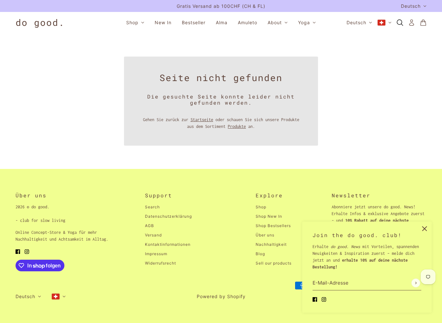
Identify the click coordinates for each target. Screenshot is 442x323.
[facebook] (315, 299)
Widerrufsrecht (160, 263)
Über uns (265, 235)
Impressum (156, 253)
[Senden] (415, 282)
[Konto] (411, 22)
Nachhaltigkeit (271, 244)
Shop (261, 206)
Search (152, 206)
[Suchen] (400, 22)
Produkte (237, 126)
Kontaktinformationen (168, 244)
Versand (153, 235)
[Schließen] (424, 228)
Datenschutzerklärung (168, 216)
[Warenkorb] (423, 22)
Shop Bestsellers (273, 225)
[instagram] (324, 299)
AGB (149, 225)
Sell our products (274, 263)
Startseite (202, 119)
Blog (260, 253)
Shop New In (269, 216)
